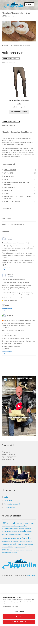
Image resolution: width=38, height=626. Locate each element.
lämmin (22, 534)
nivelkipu (17, 544)
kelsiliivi (3, 526)
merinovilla (24, 538)
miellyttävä (22, 541)
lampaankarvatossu (8, 531)
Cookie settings (19, 611)
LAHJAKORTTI (8, 173)
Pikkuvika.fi (31, 575)
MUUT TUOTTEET (9, 190)
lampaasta (29, 531)
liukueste (16, 534)
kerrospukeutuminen (21, 526)
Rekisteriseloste (10, 507)
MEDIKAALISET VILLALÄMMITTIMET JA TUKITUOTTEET (16, 183)
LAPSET (6, 179)
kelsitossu (8, 526)
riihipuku (4, 547)
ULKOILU (7, 193)
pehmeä (24, 544)
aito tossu (25, 523)
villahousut (4, 552)
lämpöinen (6, 538)
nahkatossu (5, 544)
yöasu (12, 552)
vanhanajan (29, 550)
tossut (12, 550)
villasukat (9, 552)
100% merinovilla (9, 523)
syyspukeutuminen (19, 547)
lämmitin (27, 534)
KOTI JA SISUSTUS (10, 170)
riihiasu (31, 544)
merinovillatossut (15, 541)
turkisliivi (16, 550)
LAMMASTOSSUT (9, 176)
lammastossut (26, 528)
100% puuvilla (19, 523)
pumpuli (28, 544)
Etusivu (6, 45)
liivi (12, 534)
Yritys (6, 497)
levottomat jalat (6, 534)
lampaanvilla (20, 531)
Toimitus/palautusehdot (12, 504)
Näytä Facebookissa (7, 268)
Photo (7, 265)
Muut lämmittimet (9, 187)
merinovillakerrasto (6, 541)
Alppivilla (10, 238)
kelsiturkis (13, 526)
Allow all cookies (19, 622)
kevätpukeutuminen (8, 528)
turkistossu (21, 550)
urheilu (25, 550)
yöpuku (15, 552)
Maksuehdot (9, 500)
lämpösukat (14, 538)
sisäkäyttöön (9, 547)
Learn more (15, 606)
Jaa (4, 269)
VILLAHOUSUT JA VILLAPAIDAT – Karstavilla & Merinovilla (19, 197)
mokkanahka (28, 541)
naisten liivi (11, 544)
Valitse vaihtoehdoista (19, 112)
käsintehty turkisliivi (18, 528)
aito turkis (31, 523)
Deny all (19, 616)
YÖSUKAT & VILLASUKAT (12, 201)
